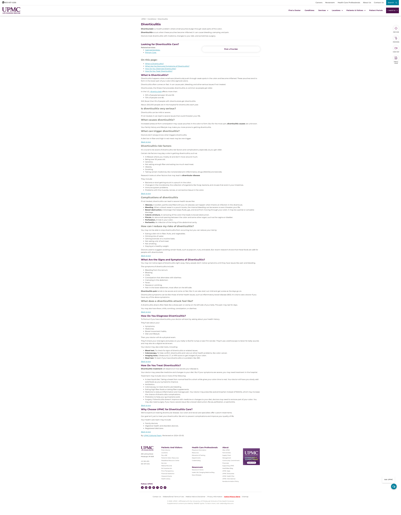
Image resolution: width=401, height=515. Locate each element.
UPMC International (228, 479)
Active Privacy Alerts (232, 497)
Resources (195, 452)
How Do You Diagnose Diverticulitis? (160, 69)
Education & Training (198, 455)
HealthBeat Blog (227, 468)
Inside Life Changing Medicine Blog (203, 472)
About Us (367, 3)
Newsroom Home (198, 470)
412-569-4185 (145, 461)
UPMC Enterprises (228, 473)
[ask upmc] (394, 486)
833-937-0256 (10, 3)
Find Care (396, 32)
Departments (196, 458)
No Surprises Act (166, 468)
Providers (396, 42)
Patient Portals (376, 10)
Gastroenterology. (152, 50)
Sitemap (245, 497)
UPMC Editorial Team (153, 436)
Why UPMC (226, 450)
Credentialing (196, 460)
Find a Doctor (295, 10)
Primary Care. (150, 53)
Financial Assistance (167, 473)
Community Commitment (231, 460)
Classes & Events (166, 476)
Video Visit (396, 52)
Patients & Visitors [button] (355, 10)
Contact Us (379, 3)
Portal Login (396, 62)
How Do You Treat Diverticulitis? (158, 71)
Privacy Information (214, 497)
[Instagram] (146, 487)
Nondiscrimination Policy (230, 481)
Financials (225, 463)
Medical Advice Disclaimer (196, 497)
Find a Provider (231, 49)
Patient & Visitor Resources (170, 458)
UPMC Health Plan (228, 476)
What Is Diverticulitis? (154, 64)
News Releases (196, 475)
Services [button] (322, 10)
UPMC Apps (226, 471)
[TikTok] (165, 487)
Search (391, 3)
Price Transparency (167, 471)
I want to (392, 10)
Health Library (165, 479)
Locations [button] (336, 10)
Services (164, 463)
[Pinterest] (153, 487)
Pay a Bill (164, 455)
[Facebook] (142, 487)
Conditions (309, 10)
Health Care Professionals (349, 3)
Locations (164, 452)
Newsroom (330, 3)
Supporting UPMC (228, 465)
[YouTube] (161, 487)
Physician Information (199, 450)
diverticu (156, 92)
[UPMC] (11, 10)
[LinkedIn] (149, 487)
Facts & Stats (226, 452)
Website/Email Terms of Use (173, 497)
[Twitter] (157, 487)
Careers (319, 3)
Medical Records (166, 465)
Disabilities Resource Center (170, 460)
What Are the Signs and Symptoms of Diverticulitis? (167, 66)
